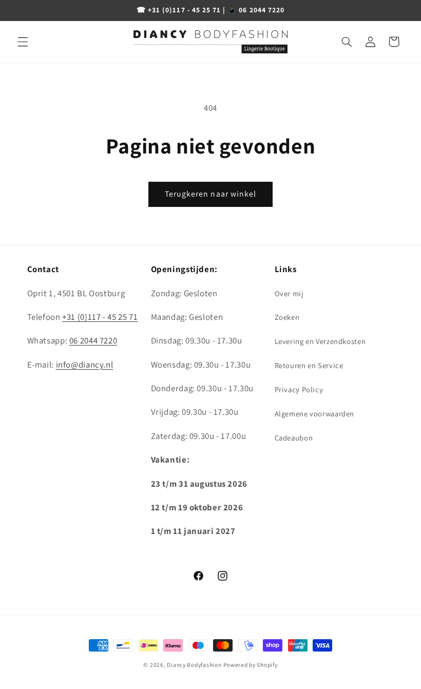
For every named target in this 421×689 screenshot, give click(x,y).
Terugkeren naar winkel (210, 193)
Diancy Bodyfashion (194, 664)
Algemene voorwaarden (315, 413)
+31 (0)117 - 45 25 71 (100, 316)
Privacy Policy (299, 389)
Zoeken (287, 317)
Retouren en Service (309, 365)
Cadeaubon (294, 438)
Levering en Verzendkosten (320, 341)
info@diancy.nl (84, 364)
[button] (22, 41)
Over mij (289, 293)
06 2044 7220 (93, 340)
